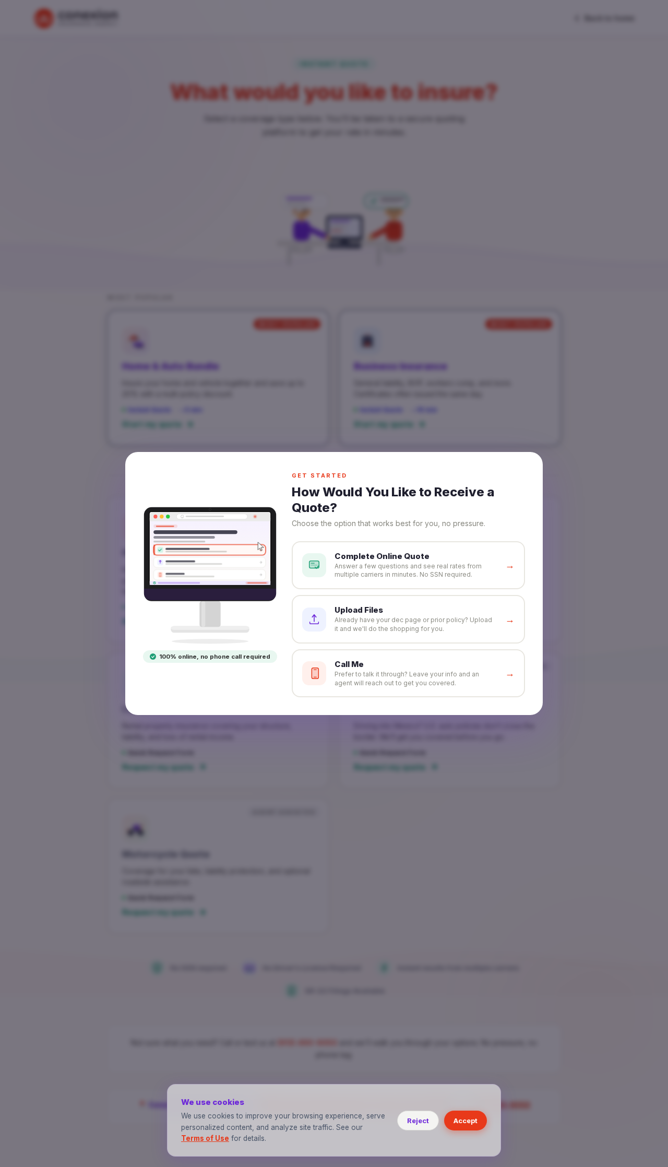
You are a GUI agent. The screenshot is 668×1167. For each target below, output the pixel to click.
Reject (418, 1120)
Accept (466, 1120)
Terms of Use (205, 1138)
